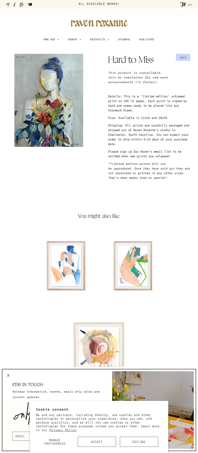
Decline (139, 442)
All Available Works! (99, 3)
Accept (97, 442)
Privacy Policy (63, 430)
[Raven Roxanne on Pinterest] (8, 6)
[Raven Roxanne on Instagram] (22, 6)
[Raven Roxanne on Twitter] (30, 6)
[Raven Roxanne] (99, 16)
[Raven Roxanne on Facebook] (15, 6)
